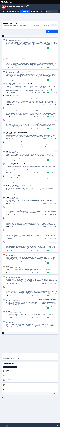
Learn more (2, 2)
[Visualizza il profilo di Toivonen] (4, 218)
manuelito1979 (13, 72)
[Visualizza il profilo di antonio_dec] (4, 321)
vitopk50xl (8, 67)
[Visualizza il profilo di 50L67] (4, 287)
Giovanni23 (8, 194)
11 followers (31, 92)
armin (7, 92)
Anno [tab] (37, 366)
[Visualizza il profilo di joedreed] (4, 39)
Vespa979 (12, 96)
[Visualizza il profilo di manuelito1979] (4, 71)
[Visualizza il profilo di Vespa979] (4, 96)
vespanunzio (8, 104)
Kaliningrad (8, 379)
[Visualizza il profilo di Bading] (4, 132)
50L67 (11, 288)
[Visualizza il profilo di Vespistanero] (4, 389)
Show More (54, 393)
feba (11, 267)
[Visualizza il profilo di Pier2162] (4, 385)
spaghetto (12, 142)
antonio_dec (12, 322)
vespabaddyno (9, 375)
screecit (7, 80)
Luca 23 (11, 300)
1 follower (34, 116)
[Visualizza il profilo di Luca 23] (4, 299)
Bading (11, 133)
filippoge (7, 47)
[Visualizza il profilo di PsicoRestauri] (4, 276)
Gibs (11, 208)
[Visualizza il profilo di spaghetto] (4, 142)
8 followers (31, 67)
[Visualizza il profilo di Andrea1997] (4, 108)
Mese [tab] (24, 366)
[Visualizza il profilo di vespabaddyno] (4, 375)
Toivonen (11, 219)
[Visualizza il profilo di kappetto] (4, 312)
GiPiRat (7, 283)
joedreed (11, 40)
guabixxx (11, 60)
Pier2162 (7, 203)
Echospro (7, 370)
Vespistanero (8, 388)
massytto (11, 186)
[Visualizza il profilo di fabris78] (4, 84)
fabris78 (11, 84)
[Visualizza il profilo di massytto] (4, 185)
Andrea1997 (12, 108)
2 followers (44, 147)
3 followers (32, 47)
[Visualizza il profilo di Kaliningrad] (4, 380)
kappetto (11, 312)
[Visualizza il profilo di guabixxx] (4, 59)
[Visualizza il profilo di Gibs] (4, 207)
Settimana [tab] (10, 366)
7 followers (32, 262)
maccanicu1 (8, 214)
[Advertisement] (30, 17)
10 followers (31, 80)
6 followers (42, 104)
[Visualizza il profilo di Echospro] (4, 371)
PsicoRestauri (12, 277)
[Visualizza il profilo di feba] (4, 267)
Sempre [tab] (50, 366)
